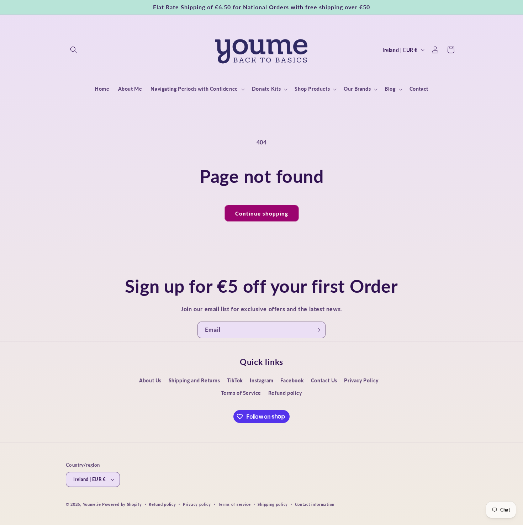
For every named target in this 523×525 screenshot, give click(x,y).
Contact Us (324, 380)
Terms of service (234, 504)
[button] (73, 50)
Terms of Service (241, 393)
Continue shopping (261, 213)
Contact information (314, 504)
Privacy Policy (361, 380)
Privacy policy (197, 504)
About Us (150, 380)
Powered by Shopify (122, 504)
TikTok (235, 380)
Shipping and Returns (194, 380)
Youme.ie (92, 504)
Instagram (261, 380)
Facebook (292, 380)
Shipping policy (273, 504)
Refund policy (285, 393)
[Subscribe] (317, 330)
